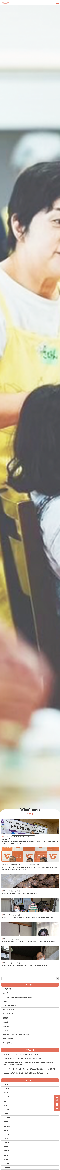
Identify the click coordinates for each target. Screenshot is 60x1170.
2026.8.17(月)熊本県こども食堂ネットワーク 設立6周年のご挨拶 (22, 1058)
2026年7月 (6, 1088)
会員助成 (5, 1022)
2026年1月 (6, 1113)
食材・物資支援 (7, 1043)
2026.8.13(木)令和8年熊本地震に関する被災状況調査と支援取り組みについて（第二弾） (29, 1069)
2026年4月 (6, 1101)
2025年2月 (6, 1159)
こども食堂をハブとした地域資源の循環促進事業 (17, 997)
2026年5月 (6, 1097)
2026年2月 (6, 1109)
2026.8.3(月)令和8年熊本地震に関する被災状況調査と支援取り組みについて (25, 1073)
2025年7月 (6, 1138)
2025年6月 (6, 1142)
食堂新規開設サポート (9, 1039)
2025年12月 (6, 1118)
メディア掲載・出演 (8, 1014)
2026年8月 (6, 1084)
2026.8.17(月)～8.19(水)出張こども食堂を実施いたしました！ (21, 1054)
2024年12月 (6, 1167)
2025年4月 (6, 1151)
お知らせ (5, 993)
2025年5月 (6, 1147)
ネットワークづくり (8, 1010)
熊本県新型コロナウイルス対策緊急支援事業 (16, 1034)
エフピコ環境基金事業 (9, 1005)
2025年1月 (6, 1163)
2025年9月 (6, 1130)
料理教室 (5, 1030)
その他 (5, 1001)
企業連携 (5, 1018)
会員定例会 (6, 1026)
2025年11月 (6, 1122)
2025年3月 (6, 1155)
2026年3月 (6, 1105)
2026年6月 (6, 1093)
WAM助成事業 (7, 989)
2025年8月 (6, 1134)
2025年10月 (6, 1126)
